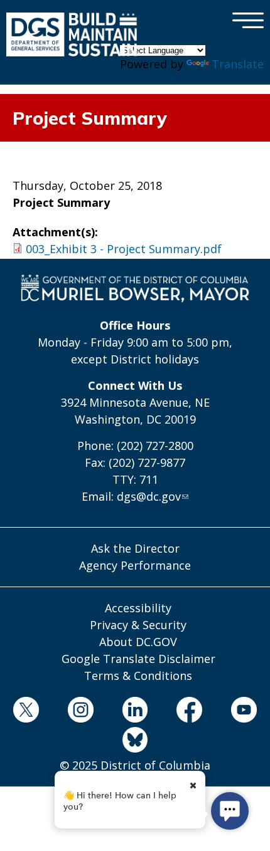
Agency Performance (135, 565)
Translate (238, 63)
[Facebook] (189, 712)
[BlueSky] (135, 742)
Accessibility (138, 607)
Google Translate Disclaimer (138, 658)
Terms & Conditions (138, 675)
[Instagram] (80, 712)
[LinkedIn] (135, 712)
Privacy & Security (138, 624)
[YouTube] (244, 712)
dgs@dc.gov (149, 496)
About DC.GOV (138, 641)
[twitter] (26, 712)
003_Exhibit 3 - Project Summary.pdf (124, 248)
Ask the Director (135, 548)
